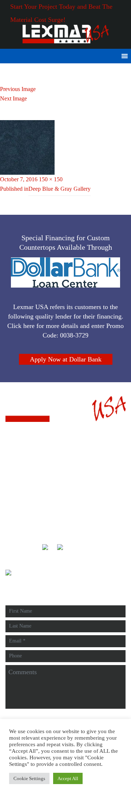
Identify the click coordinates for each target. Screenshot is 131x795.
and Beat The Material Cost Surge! (65, 0)
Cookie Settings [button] (29, 778)
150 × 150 (51, 179)
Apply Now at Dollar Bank (66, 359)
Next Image (13, 98)
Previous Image (18, 89)
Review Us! (26, 486)
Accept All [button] (67, 778)
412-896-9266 (28, 463)
